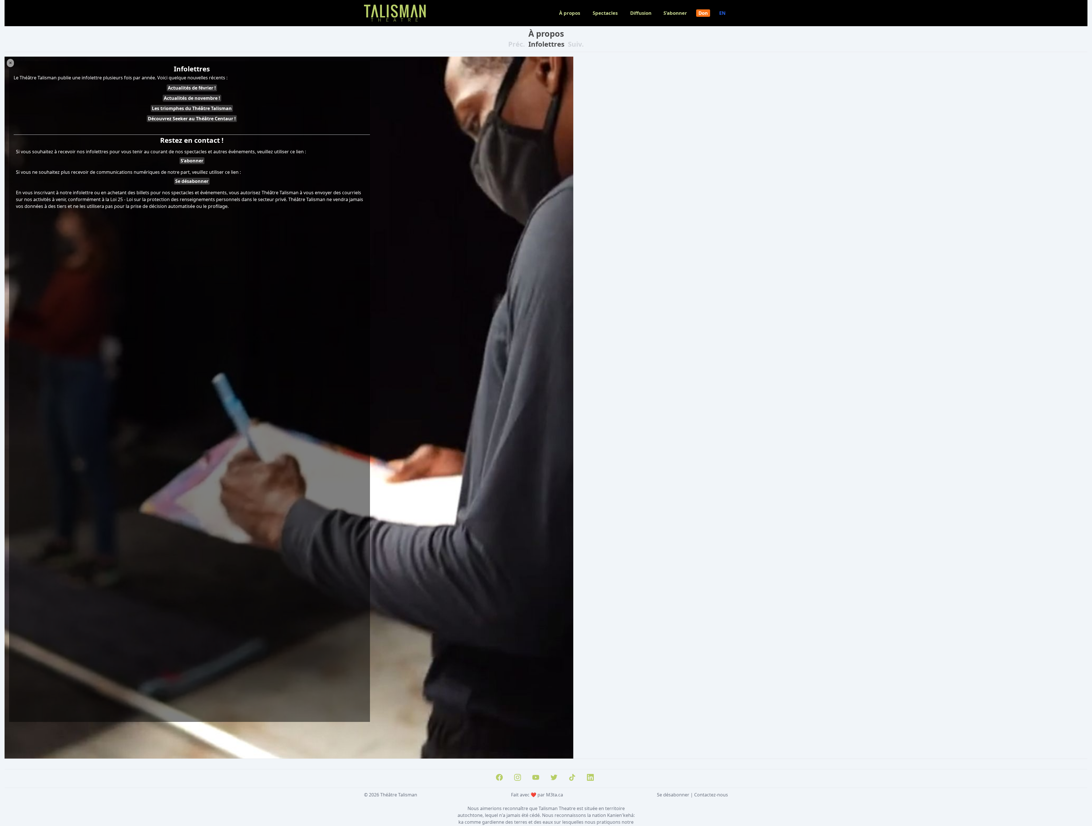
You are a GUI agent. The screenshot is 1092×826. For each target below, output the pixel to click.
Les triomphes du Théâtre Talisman (192, 108)
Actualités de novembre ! (192, 98)
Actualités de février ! (192, 88)
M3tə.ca (554, 795)
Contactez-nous (711, 795)
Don (703, 13)
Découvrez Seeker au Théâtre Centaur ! (192, 118)
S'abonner (675, 13)
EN (722, 13)
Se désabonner (191, 181)
